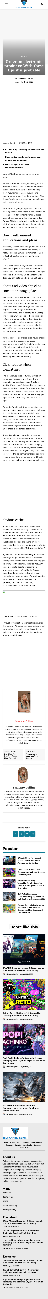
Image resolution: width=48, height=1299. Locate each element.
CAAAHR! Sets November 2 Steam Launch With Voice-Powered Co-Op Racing (29, 860)
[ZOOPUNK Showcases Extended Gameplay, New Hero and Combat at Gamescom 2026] (9, 896)
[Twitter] (21, 834)
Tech (5, 1227)
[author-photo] (4, 974)
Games (5, 1236)
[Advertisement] (24, 114)
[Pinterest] (27, 834)
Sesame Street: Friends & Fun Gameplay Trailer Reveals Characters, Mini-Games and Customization (31, 909)
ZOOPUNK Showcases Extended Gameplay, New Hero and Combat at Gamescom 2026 (31, 896)
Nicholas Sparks (12, 974)
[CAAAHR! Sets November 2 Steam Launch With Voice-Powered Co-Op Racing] (9, 860)
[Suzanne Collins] (24, 775)
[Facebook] (15, 834)
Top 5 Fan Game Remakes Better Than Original (11, 756)
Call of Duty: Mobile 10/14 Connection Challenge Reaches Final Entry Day (31, 872)
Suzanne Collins (25, 79)
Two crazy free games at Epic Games (32, 756)
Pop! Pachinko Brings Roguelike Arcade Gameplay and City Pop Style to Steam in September (31, 884)
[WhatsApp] (32, 834)
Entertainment (9, 1248)
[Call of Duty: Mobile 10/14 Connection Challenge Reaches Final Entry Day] (9, 872)
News (24, 56)
